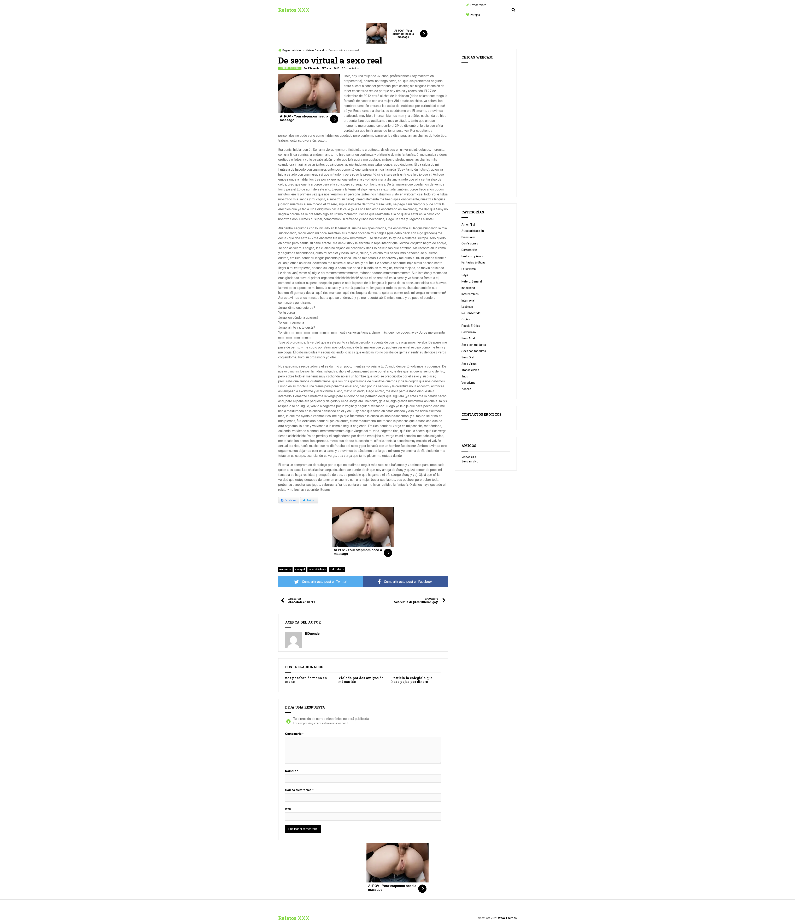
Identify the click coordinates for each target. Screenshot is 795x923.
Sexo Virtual (469, 363)
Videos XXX (469, 457)
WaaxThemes (507, 918)
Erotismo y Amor (472, 256)
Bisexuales (468, 237)
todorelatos (337, 569)
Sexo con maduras (473, 344)
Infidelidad (468, 288)
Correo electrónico (299, 790)
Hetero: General (315, 50)
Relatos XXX (294, 10)
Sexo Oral (467, 357)
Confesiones (469, 243)
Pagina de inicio (291, 50)
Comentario (294, 733)
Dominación (469, 249)
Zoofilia (466, 389)
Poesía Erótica (470, 325)
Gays (464, 275)
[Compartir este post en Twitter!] (320, 581)
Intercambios (470, 294)
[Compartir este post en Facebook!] (405, 581)
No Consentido (471, 313)
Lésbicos (467, 306)
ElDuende (313, 68)
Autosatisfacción (472, 230)
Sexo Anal (468, 338)
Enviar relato (478, 5)
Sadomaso (468, 332)
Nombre (291, 771)
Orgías (465, 319)
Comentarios (350, 68)
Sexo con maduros (473, 351)
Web (288, 809)
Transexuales (470, 370)
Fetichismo (468, 269)
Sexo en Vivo (469, 461)
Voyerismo (468, 382)
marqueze (285, 569)
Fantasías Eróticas (473, 262)
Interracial (468, 300)
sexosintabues (317, 569)
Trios (464, 376)
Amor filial (468, 224)
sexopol (300, 569)
